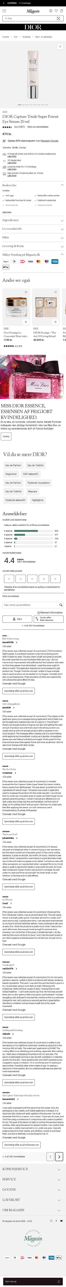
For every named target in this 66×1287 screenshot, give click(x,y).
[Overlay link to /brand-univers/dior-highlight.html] (33, 377)
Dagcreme (11, 474)
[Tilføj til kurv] (26, 322)
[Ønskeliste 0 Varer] (56, 11)
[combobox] (33, 18)
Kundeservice (15, 1169)
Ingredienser (10, 220)
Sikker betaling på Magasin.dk (21, 254)
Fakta (5, 237)
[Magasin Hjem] (33, 11)
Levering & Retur (13, 246)
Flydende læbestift (15, 500)
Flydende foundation (39, 483)
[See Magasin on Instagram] (51, 1221)
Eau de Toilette (36, 465)
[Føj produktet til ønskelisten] (60, 46)
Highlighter (38, 500)
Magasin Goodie (49, 141)
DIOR (4, 112)
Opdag (6, 436)
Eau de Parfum (13, 465)
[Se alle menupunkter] (4, 11)
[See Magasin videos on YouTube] (61, 1221)
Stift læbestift (30, 474)
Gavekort (11, 1200)
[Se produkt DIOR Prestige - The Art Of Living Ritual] (46, 307)
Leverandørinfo (12, 228)
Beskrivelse (9, 185)
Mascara (32, 492)
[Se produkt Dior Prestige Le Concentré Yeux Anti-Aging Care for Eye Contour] (16, 307)
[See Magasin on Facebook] (56, 1221)
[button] (51, 11)
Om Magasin (13, 1210)
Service (9, 1179)
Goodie (9, 1189)
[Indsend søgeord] (6, 18)
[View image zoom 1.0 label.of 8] (33, 75)
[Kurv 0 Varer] (62, 11)
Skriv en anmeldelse (38, 127)
